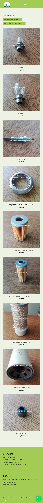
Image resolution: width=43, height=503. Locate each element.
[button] (39, 499)
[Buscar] (24, 4)
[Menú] (28, 4)
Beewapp (5, 500)
